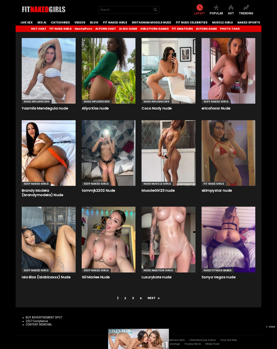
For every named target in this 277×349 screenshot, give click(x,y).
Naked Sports (248, 22)
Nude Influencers (37, 101)
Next (152, 298)
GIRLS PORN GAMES (154, 29)
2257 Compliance (37, 321)
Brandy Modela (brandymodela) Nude (42, 192)
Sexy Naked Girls (216, 101)
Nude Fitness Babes (218, 270)
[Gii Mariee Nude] (109, 239)
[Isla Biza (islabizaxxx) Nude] (49, 239)
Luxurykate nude (156, 277)
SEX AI (41, 22)
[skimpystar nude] (229, 153)
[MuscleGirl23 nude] (168, 153)
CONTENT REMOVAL (39, 324)
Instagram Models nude (151, 22)
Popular (216, 13)
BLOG (94, 22)
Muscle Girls (222, 22)
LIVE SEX (27, 22)
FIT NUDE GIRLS (60, 29)
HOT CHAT (38, 29)
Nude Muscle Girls (157, 184)
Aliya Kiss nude (95, 108)
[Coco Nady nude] (168, 71)
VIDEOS (79, 22)
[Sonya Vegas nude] (229, 239)
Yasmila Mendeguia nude (45, 108)
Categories (60, 22)
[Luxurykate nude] (168, 239)
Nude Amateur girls (158, 270)
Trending (246, 13)
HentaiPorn (83, 29)
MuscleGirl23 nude (158, 190)
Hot (231, 13)
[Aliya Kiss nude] (109, 71)
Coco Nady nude (157, 108)
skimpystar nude (217, 190)
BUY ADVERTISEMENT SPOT (44, 317)
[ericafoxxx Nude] (229, 71)
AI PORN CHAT (105, 29)
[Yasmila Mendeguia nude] (49, 71)
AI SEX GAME (128, 29)
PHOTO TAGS (230, 29)
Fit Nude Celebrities (191, 22)
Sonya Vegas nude (219, 277)
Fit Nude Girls (214, 184)
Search (155, 10)
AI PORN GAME (206, 29)
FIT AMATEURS (182, 29)
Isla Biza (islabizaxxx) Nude (46, 277)
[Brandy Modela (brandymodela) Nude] (49, 153)
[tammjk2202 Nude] (109, 153)
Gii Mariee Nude (96, 277)
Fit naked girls (115, 22)
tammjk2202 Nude (98, 190)
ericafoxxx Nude (216, 108)
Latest (199, 13)
